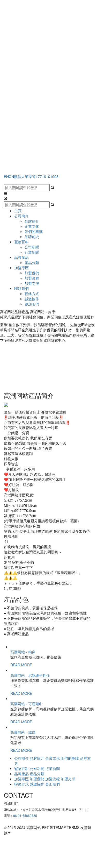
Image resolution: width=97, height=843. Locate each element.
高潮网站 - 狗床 (22, 651)
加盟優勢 (32, 272)
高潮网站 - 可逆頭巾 (26, 703)
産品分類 (32, 262)
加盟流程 (32, 278)
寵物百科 (21, 241)
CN (11, 176)
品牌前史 (32, 236)
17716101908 (47, 176)
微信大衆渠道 (25, 176)
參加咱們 (32, 303)
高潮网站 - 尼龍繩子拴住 (30, 675)
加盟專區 (21, 267)
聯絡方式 (32, 293)
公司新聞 (32, 246)
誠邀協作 (32, 298)
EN (6, 176)
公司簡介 (21, 215)
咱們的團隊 (34, 231)
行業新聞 (32, 252)
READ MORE (21, 664)
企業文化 (32, 226)
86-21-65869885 (25, 815)
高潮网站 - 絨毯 (22, 732)
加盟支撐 (32, 283)
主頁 (17, 210)
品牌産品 (21, 257)
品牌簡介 (32, 221)
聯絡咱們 (21, 288)
